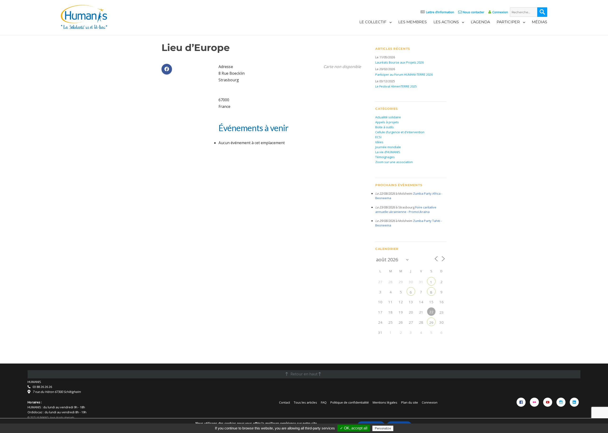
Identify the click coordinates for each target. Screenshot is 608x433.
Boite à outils (384, 127)
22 (431, 311)
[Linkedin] (574, 402)
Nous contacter (473, 12)
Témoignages (385, 157)
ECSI (378, 137)
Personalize (383, 428)
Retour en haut (304, 374)
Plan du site (409, 402)
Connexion (500, 12)
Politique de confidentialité (349, 402)
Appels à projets (387, 122)
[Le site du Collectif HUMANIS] (84, 16)
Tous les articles (305, 402)
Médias (539, 22)
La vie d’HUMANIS (387, 152)
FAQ (324, 402)
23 (441, 312)
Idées (379, 142)
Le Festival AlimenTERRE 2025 (396, 86)
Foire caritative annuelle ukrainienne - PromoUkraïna (405, 209)
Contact (284, 402)
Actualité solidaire (388, 117)
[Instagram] (561, 402)
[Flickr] (534, 402)
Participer (508, 22)
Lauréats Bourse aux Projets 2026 (399, 62)
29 (431, 322)
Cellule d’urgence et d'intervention (399, 132)
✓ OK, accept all (353, 428)
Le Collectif (372, 22)
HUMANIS (34, 382)
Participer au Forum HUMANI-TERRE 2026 (404, 74)
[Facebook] (521, 402)
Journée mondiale (388, 147)
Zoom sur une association (394, 162)
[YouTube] (547, 402)
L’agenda (480, 22)
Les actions (446, 22)
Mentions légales (385, 402)
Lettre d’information (440, 12)
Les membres (412, 22)
